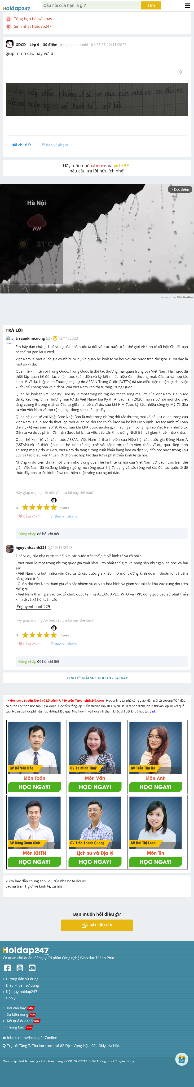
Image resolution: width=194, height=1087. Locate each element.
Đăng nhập (27, 533)
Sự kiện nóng (21, 1014)
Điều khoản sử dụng (22, 985)
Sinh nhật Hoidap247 (32, 26)
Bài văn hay (19, 1008)
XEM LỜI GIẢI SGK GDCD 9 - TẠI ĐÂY (97, 678)
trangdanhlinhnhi (74, 44)
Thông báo (19, 1027)
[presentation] (33, 607)
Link (153, 711)
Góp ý (11, 998)
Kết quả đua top (23, 1020)
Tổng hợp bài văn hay (33, 18)
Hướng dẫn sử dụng (22, 978)
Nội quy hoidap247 (21, 991)
